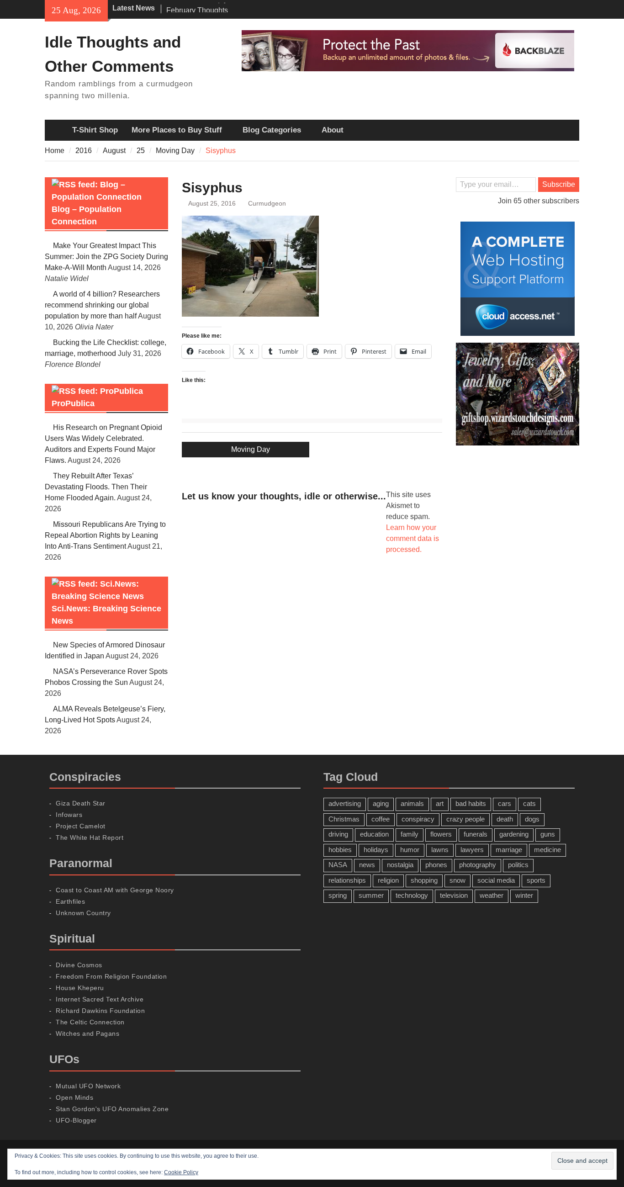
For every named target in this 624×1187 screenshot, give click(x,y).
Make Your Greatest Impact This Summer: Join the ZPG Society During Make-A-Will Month (106, 256)
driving (338, 834)
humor (409, 849)
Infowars (69, 814)
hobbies (340, 849)
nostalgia (400, 865)
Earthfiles (70, 901)
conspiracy (418, 819)
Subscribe (558, 184)
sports (536, 880)
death (505, 819)
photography (477, 865)
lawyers (472, 849)
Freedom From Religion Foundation (111, 976)
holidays (376, 849)
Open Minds (74, 1097)
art (440, 803)
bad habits (470, 803)
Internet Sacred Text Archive (99, 999)
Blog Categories (272, 130)
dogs (532, 819)
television (454, 895)
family (409, 834)
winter (524, 895)
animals (412, 803)
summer (371, 895)
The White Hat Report (89, 837)
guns (547, 834)
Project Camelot (81, 826)
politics (518, 865)
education (374, 834)
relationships (347, 880)
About (333, 130)
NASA (337, 865)
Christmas (344, 819)
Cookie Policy (181, 1172)
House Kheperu (80, 987)
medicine (547, 849)
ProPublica (73, 403)
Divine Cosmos (79, 965)
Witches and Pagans (87, 1033)
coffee (380, 819)
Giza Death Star (81, 803)
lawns (440, 849)
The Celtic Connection (90, 1022)
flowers (441, 834)
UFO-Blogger (76, 1120)
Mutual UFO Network (88, 1086)
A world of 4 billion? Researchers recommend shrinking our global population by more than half (102, 305)
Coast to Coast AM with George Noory (115, 890)
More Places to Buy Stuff (177, 130)
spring (337, 895)
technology (412, 895)
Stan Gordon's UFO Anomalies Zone (112, 1109)
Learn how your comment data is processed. (412, 538)
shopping (424, 880)
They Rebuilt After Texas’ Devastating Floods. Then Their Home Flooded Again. (96, 487)
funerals (475, 834)
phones (436, 865)
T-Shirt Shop (95, 130)
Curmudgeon (267, 203)
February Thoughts (197, 8)
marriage (509, 849)
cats (529, 803)
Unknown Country (83, 913)
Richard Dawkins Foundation (100, 1010)
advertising (344, 803)
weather (491, 895)
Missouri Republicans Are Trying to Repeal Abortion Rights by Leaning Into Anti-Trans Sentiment (105, 535)
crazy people (465, 819)
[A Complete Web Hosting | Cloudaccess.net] (517, 279)
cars (504, 803)
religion (388, 880)
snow (457, 880)
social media (496, 880)
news (367, 865)
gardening (514, 834)
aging (381, 803)
